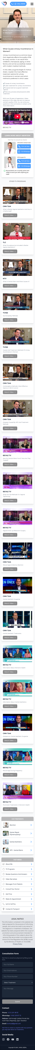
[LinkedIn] (17, 1039)
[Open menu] (32, 3)
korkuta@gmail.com (14, 1024)
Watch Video (9, 215)
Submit (17, 1002)
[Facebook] (8, 1039)
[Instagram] (3, 1039)
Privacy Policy (17, 944)
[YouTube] (12, 1039)
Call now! (19, 4)
